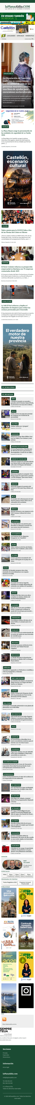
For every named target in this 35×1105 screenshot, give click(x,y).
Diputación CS (6, 106)
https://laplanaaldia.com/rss (9, 1024)
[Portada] (3, 36)
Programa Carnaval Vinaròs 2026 (25, 883)
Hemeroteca (29, 36)
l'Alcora (3, 242)
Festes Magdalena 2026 (10, 882)
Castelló (3, 146)
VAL (33, 39)
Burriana (3, 281)
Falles (4, 875)
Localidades (11, 36)
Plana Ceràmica (11, 875)
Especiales (20, 36)
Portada (5, 1053)
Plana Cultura (17, 875)
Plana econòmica (28, 875)
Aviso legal (6, 1067)
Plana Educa (22, 875)
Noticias (4, 39)
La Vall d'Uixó (4, 319)
